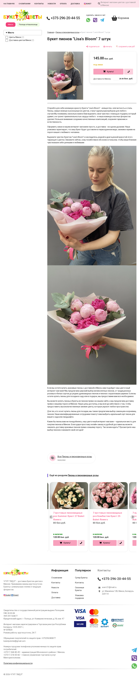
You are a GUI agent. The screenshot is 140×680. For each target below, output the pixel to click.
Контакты (38, 4)
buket (88, 4)
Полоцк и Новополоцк (28, 24)
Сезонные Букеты (79, 583)
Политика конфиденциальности (17, 658)
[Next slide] (131, 512)
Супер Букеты (81, 572)
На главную (8, 4)
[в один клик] (126, 71)
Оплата (63, 4)
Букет (16, 590)
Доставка (75, 4)
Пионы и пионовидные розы (67, 32)
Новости (52, 4)
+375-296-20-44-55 (65, 18)
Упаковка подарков (79, 591)
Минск (10, 24)
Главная (50, 32)
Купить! (108, 71)
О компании (24, 4)
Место (11, 33)
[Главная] (15, 570)
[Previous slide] (51, 512)
